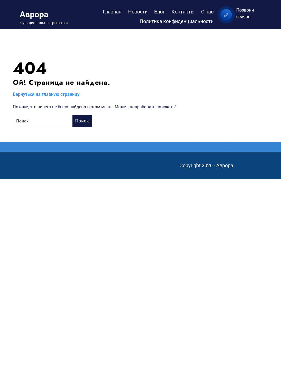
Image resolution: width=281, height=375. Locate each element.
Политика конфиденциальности (176, 21)
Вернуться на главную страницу (46, 94)
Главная (112, 12)
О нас (207, 12)
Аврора (34, 14)
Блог (159, 12)
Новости (138, 12)
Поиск (82, 121)
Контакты (183, 12)
